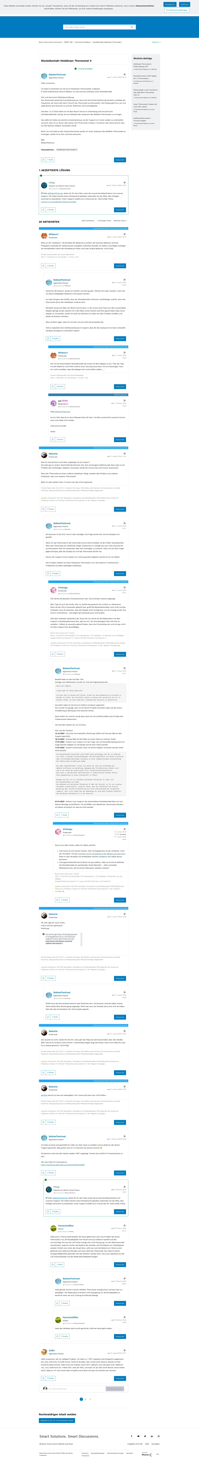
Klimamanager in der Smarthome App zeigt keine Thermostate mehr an (145, 92)
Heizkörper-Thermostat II (67, 150)
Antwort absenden (114, 1389)
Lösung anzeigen (85, 68)
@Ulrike (44, 1095)
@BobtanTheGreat (55, 193)
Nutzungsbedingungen (97, 1453)
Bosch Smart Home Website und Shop (57, 1444)
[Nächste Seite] (90, 1399)
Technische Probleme (82, 42)
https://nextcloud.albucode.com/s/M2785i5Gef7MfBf (62, 1165)
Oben (157, 1454)
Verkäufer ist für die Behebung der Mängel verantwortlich (101, 854)
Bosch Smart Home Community (50, 42)
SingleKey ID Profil (135, 1444)
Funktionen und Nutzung (142, 81)
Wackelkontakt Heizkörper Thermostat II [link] (107, 42)
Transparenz (85, 1455)
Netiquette (129, 1453)
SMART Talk (68, 42)
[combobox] (99, 27)
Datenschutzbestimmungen (115, 1453)
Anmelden (156, 1444)
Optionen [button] (155, 42)
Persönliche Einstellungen (176, 10)
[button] (170, 4)
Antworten (120, 160)
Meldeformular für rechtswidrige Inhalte (57, 1420)
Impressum (85, 1453)
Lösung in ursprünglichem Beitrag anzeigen (58, 202)
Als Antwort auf (61, 188)
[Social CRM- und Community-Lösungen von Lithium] (146, 1454)
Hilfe (147, 1444)
